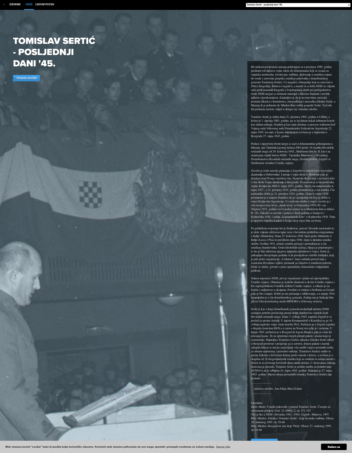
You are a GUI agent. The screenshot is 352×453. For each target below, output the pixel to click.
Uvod (29, 4)
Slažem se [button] (334, 446)
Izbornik (15, 4)
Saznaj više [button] (223, 446)
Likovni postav (44, 4)
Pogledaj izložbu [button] (27, 78)
